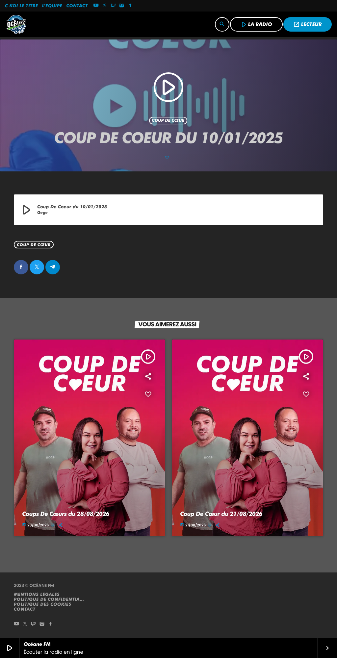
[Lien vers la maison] (16, 24)
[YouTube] (96, 6)
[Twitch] (113, 6)
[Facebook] (130, 6)
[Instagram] (121, 6)
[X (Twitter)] (104, 6)
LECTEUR (307, 24)
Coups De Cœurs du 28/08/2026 (65, 514)
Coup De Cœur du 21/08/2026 (221, 514)
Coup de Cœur (168, 120)
